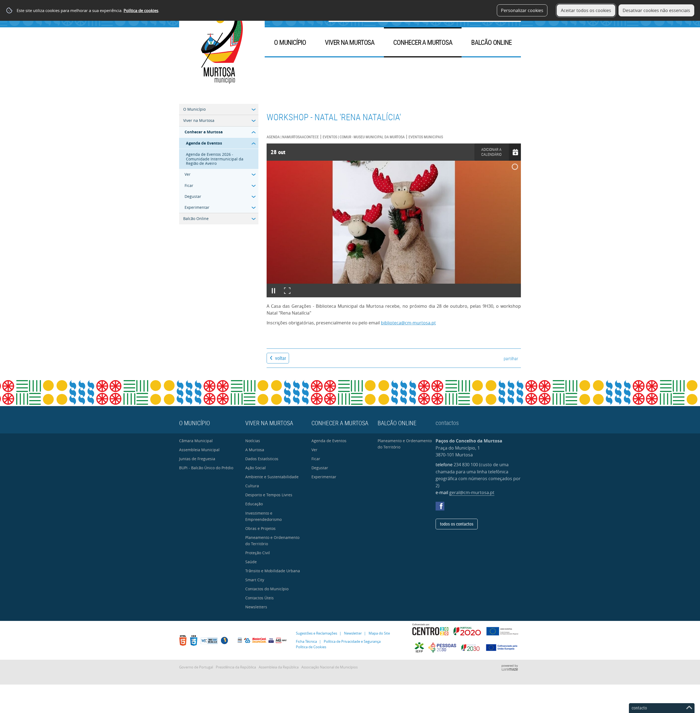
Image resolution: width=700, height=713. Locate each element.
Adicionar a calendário (491, 152)
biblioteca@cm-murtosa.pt (408, 323)
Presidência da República (236, 667)
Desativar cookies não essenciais (656, 10)
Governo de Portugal (196, 667)
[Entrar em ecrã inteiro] (287, 290)
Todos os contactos (456, 524)
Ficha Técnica (306, 641)
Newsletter (353, 633)
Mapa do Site (379, 633)
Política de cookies (141, 10)
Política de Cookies (311, 647)
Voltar (280, 358)
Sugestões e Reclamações (316, 633)
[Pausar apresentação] (273, 290)
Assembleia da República (279, 667)
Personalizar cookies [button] (522, 10)
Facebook (440, 506)
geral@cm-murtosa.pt (471, 492)
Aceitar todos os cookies (586, 10)
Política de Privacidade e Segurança (352, 641)
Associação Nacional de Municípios (329, 667)
